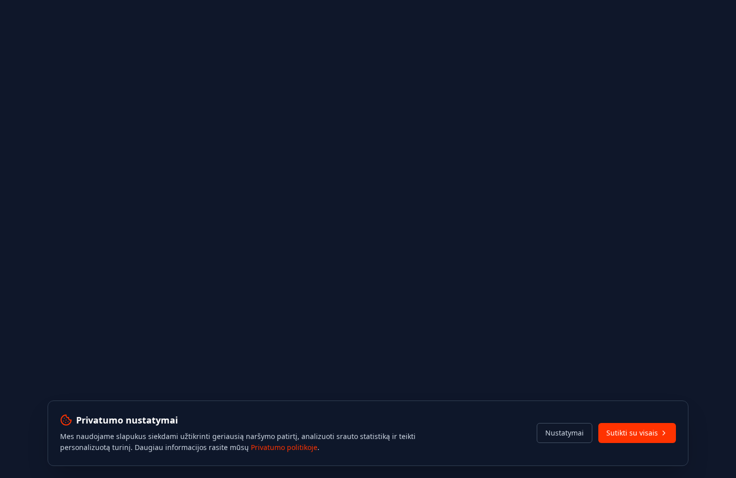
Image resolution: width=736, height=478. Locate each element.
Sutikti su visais (632, 433)
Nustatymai (564, 433)
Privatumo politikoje (284, 447)
